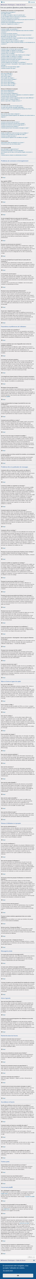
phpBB (7, 396)
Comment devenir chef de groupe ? (9, 96)
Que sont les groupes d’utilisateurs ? (9, 93)
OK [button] (18, 1275)
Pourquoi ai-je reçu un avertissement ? (10, 60)
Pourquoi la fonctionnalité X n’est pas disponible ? (12, 150)
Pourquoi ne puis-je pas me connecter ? (10, 18)
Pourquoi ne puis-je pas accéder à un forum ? (11, 57)
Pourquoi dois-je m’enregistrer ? (8, 12)
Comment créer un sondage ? (8, 53)
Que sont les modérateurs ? (7, 91)
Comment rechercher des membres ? (10, 126)
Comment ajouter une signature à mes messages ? (13, 52)
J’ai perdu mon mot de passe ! (8, 21)
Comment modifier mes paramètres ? (9, 29)
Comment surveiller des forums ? (9, 136)
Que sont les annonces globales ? (9, 79)
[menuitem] (3, 2)
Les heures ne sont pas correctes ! (9, 33)
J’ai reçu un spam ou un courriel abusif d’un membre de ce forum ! (16, 108)
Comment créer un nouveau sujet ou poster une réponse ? (14, 49)
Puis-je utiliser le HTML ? (7, 74)
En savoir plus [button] (8, 1270)
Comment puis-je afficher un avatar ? (9, 39)
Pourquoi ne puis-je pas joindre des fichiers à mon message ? (15, 59)
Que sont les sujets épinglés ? (8, 82)
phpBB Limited (4, 1193)
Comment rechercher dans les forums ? (10, 122)
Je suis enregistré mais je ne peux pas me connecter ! (13, 16)
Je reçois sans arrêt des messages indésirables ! (12, 107)
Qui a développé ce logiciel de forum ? (10, 149)
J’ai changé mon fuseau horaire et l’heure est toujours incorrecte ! (16, 35)
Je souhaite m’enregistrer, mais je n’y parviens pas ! (13, 15)
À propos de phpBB (29, 1196)
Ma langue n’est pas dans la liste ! (9, 36)
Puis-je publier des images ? (7, 77)
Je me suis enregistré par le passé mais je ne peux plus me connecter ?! (18, 19)
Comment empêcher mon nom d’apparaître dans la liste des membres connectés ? (17, 31)
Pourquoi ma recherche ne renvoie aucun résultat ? (13, 123)
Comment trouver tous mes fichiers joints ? (11, 144)
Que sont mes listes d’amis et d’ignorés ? (10, 113)
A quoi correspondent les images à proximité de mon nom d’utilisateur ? (17, 38)
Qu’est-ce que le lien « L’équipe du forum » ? (11, 100)
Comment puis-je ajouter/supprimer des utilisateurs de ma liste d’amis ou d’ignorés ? (18, 116)
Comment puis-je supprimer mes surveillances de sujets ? (14, 137)
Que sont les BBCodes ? (7, 73)
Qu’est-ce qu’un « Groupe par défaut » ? (10, 99)
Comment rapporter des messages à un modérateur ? (13, 62)
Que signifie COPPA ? (6, 13)
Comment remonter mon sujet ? (8, 68)
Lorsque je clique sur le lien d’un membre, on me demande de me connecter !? (18, 43)
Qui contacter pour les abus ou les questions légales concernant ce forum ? (16, 153)
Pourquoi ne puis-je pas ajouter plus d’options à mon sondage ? (15, 55)
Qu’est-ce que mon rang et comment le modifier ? (12, 41)
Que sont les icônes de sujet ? (8, 85)
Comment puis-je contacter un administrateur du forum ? (14, 155)
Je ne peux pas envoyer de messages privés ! (12, 105)
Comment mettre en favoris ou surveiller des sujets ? (13, 134)
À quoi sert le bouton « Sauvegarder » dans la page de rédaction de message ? (16, 64)
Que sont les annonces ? (7, 80)
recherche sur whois (24, 1223)
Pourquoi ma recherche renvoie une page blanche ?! (13, 124)
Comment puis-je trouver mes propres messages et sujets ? (15, 127)
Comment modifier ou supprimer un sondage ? (12, 56)
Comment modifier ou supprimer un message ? (12, 50)
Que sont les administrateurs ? (8, 90)
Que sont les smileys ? (6, 76)
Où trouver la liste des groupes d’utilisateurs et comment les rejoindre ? (17, 94)
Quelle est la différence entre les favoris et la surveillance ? (14, 133)
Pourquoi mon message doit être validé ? (10, 66)
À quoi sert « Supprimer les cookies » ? (10, 24)
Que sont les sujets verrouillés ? (8, 83)
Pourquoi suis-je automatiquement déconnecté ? (12, 22)
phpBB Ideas (7, 1209)
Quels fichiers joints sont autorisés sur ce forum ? (12, 142)
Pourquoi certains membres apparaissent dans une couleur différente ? (17, 97)
